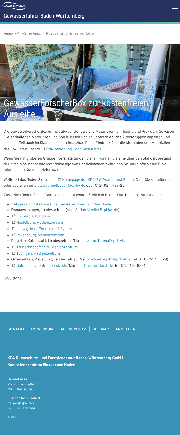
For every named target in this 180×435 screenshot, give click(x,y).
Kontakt (16, 329)
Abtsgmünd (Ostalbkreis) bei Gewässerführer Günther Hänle (61, 204)
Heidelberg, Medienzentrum (39, 222)
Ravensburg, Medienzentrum (40, 235)
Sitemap (101, 329)
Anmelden (125, 329)
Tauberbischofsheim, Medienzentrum (47, 247)
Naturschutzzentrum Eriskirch (41, 265)
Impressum (42, 329)
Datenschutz (73, 329)
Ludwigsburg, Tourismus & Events (44, 229)
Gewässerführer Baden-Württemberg (44, 16)
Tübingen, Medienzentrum (38, 254)
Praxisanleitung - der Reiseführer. (74, 149)
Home (8, 34)
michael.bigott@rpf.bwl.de (109, 259)
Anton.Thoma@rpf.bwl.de (107, 241)
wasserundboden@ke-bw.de (62, 185)
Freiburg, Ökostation (33, 216)
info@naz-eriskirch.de (95, 265)
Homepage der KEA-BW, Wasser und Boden (98, 180)
